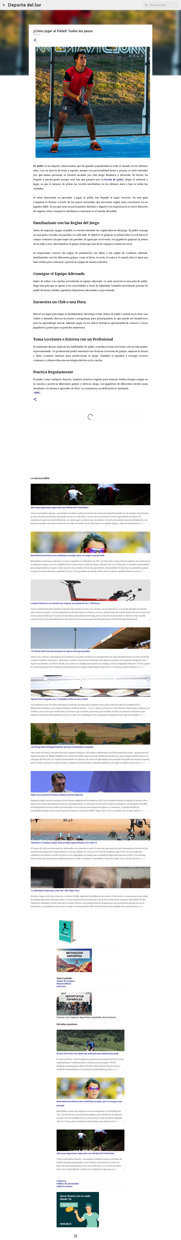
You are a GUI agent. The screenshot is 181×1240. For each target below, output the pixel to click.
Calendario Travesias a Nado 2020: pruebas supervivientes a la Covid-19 (64, 843)
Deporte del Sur (24, 4)
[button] (35, 40)
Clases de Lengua (66, 981)
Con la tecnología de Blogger (92, 1236)
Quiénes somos (64, 1186)
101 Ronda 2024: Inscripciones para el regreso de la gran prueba (60, 651)
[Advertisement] (90, 452)
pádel (37, 393)
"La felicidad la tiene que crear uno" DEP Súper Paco (55, 890)
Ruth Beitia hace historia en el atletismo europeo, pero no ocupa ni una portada (67, 555)
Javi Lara (61, 986)
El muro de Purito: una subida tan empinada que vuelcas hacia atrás (87, 1053)
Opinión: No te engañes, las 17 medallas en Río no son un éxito (59, 699)
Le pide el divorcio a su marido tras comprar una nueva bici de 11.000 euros (65, 603)
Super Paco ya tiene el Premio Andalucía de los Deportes (57, 795)
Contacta (61, 1181)
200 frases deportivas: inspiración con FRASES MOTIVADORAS (59, 507)
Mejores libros (64, 983)
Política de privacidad (67, 1183)
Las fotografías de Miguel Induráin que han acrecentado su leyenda (62, 747)
